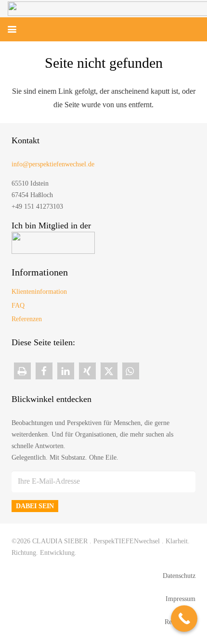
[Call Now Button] (184, 618)
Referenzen (27, 319)
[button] (12, 29)
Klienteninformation (39, 291)
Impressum (180, 598)
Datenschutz (179, 575)
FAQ (18, 305)
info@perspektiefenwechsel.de (53, 164)
